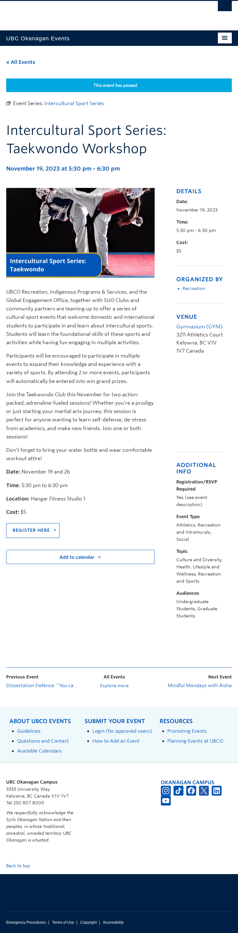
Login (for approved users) (122, 731)
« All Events (20, 62)
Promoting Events (187, 731)
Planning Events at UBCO (195, 741)
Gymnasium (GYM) (199, 327)
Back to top (18, 865)
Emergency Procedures (26, 922)
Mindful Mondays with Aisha (200, 685)
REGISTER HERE (31, 530)
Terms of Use (63, 922)
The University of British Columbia (102, 12)
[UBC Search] (225, 8)
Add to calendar (77, 557)
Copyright (88, 922)
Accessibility (113, 922)
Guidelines (29, 731)
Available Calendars (39, 750)
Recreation (194, 288)
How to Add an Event (115, 741)
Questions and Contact (43, 741)
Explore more (114, 685)
